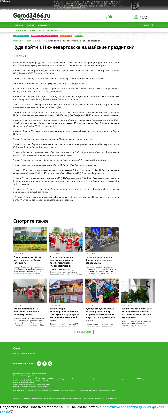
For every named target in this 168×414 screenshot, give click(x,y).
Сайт (16, 348)
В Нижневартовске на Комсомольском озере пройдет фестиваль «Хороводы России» (62, 261)
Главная (19, 25)
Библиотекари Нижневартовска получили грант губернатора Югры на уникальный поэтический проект (64, 314)
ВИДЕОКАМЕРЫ (44, 25)
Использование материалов (24, 353)
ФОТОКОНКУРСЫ (54, 30)
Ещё (56, 25)
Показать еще (84, 332)
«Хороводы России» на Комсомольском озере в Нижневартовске (26, 311)
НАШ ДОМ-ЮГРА (66, 36)
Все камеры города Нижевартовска (44, 36)
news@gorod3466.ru (43, 384)
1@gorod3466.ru (42, 386)
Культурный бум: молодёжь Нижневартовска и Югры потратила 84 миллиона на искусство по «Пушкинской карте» (100, 314)
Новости (30, 25)
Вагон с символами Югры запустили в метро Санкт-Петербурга (27, 260)
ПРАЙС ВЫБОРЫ (37, 30)
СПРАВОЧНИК (21, 30)
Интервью (79, 36)
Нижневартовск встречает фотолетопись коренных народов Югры (100, 260)
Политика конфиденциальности (23, 375)
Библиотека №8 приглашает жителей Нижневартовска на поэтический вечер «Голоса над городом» (137, 313)
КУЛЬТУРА (40, 40)
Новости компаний (21, 36)
